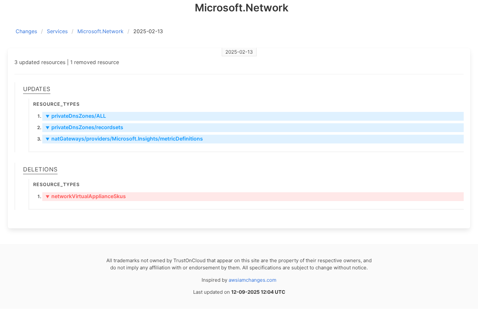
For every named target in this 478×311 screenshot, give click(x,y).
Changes (26, 31)
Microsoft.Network (100, 31)
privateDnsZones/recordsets (84, 127)
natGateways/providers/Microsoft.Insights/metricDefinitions (124, 138)
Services (57, 31)
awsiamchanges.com (252, 280)
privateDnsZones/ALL (76, 116)
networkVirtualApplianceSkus (86, 196)
